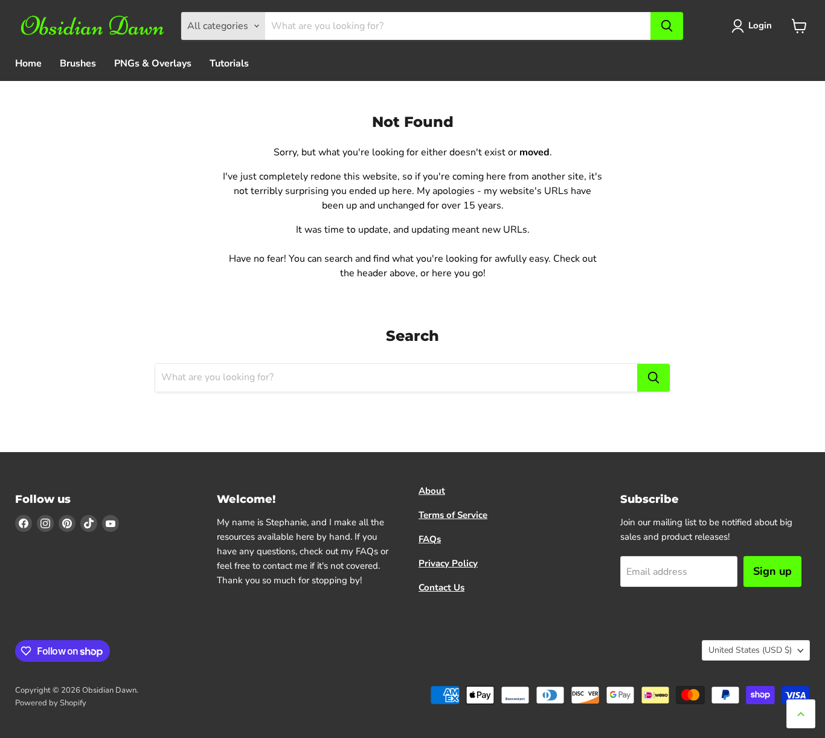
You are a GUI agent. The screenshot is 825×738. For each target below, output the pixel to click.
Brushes (78, 63)
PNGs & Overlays (152, 63)
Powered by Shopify (50, 703)
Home (28, 63)
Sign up (772, 571)
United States (750, 650)
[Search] (666, 26)
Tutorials (229, 63)
